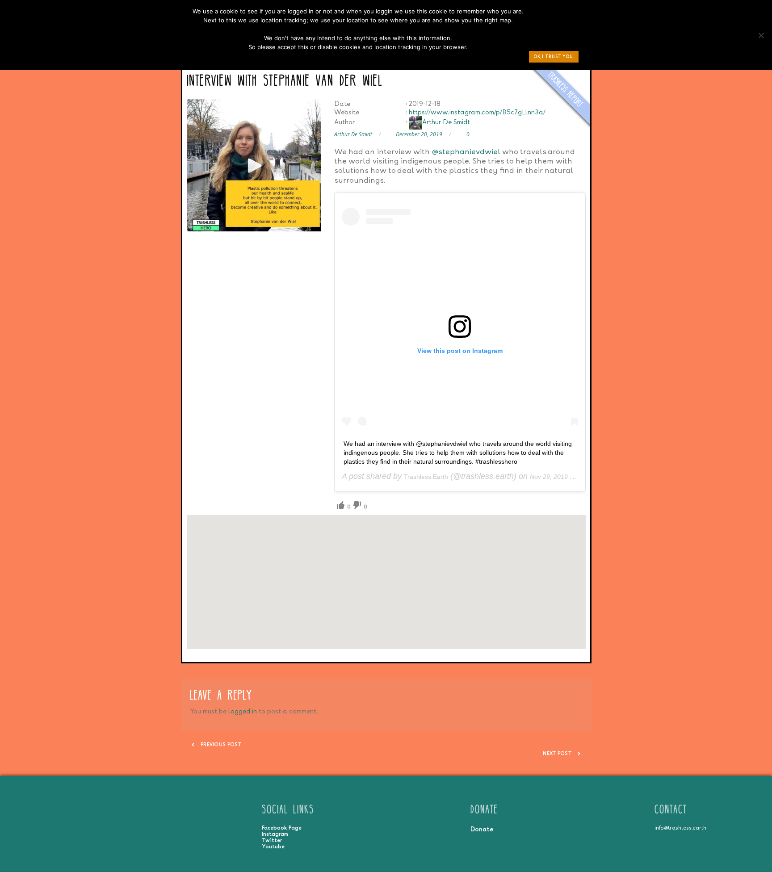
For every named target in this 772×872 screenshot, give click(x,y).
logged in (242, 711)
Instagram (275, 834)
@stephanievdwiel (466, 151)
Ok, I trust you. (553, 56)
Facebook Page (282, 828)
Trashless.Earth (426, 476)
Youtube (273, 846)
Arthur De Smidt (446, 121)
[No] (760, 37)
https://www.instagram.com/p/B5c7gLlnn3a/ (477, 112)
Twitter (272, 840)
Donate (481, 829)
